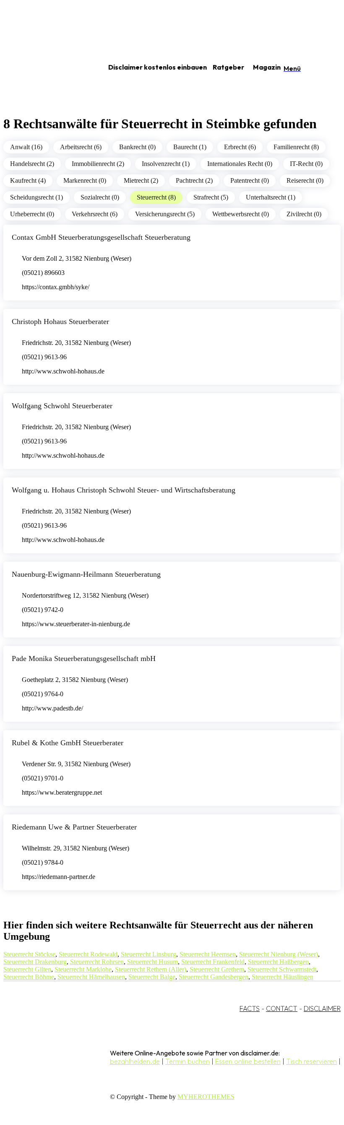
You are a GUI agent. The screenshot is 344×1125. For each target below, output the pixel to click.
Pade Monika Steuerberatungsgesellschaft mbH (84, 658)
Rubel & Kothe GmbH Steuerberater (67, 743)
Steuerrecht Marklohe (83, 969)
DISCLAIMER (322, 1008)
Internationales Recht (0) (239, 163)
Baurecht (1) (189, 146)
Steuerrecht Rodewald (88, 954)
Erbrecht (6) (240, 146)
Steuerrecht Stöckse (29, 954)
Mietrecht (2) (141, 180)
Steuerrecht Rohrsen (97, 961)
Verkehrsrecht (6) (94, 214)
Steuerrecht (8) (156, 197)
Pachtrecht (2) (194, 180)
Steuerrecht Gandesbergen (213, 976)
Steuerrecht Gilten (27, 969)
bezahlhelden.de (135, 1061)
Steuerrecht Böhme (28, 976)
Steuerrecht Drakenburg (35, 961)
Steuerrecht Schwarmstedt (282, 969)
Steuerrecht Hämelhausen (91, 976)
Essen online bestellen (248, 1061)
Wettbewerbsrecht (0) (240, 214)
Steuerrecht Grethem (217, 969)
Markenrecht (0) (84, 180)
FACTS (250, 1008)
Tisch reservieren (311, 1061)
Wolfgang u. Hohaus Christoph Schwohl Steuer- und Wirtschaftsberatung (123, 490)
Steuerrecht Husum (152, 961)
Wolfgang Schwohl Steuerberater (62, 406)
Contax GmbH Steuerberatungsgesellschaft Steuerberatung (101, 237)
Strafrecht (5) (210, 197)
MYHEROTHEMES (206, 1096)
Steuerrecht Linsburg (148, 954)
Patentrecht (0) (249, 180)
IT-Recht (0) (306, 163)
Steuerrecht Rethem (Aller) (150, 969)
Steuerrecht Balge (151, 976)
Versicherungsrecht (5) (165, 214)
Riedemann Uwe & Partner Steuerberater (74, 827)
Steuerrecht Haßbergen (278, 961)
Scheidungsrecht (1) (36, 197)
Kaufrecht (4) (28, 180)
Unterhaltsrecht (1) (270, 197)
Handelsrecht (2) (32, 163)
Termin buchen (187, 1061)
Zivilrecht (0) (304, 214)
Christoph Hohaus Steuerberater (60, 321)
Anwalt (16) (26, 146)
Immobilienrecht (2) (98, 163)
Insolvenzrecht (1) (166, 163)
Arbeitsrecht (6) (81, 146)
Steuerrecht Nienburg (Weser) (278, 954)
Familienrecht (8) (296, 146)
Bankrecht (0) (137, 146)
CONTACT (281, 1008)
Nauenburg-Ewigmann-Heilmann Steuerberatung (86, 574)
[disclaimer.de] (45, 67)
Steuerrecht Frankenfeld (213, 961)
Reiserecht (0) (305, 180)
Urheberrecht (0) (32, 214)
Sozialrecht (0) (100, 197)
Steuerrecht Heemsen (208, 954)
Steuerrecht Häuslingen (282, 976)
